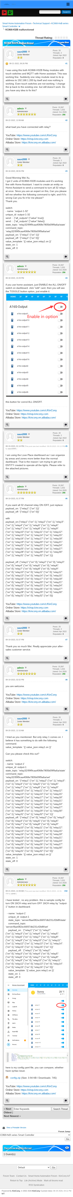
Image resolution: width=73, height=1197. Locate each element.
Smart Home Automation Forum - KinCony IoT (49, 1176)
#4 (66, 278)
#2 (66, 120)
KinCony (16, 1191)
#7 (66, 640)
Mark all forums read (53, 1180)
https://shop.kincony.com (34, 138)
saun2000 (22, 51)
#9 (66, 730)
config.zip (15, 1077)
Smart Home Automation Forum (16, 23)
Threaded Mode (63, 42)
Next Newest (11, 1116)
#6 (66, 498)
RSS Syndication (36, 1185)
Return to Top (16, 1180)
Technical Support (41, 23)
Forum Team (9, 1176)
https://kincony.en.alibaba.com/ (39, 142)
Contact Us (21, 1176)
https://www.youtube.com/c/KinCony (37, 135)
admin (13, 894)
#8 (66, 680)
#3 (66, 171)
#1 (66, 63)
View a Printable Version (16, 1128)
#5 (66, 446)
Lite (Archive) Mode (33, 1180)
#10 (65, 891)
